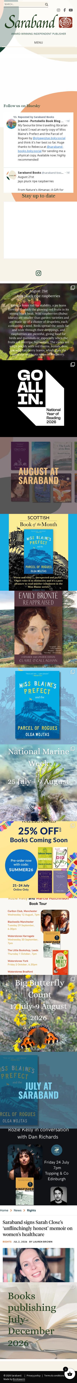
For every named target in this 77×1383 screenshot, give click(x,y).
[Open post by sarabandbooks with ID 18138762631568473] (38, 782)
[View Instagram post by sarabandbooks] (73, 355)
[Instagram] (58, 10)
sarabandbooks (37, 287)
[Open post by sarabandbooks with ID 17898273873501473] (38, 1013)
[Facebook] (64, 10)
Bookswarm (19, 1379)
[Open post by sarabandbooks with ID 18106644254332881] (38, 706)
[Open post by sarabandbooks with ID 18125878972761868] (38, 321)
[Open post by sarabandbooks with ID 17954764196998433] (38, 475)
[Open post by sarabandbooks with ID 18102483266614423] (38, 859)
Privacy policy (33, 1376)
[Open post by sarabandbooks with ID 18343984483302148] (38, 629)
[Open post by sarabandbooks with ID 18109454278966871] (38, 1090)
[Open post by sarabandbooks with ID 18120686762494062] (38, 552)
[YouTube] (70, 10)
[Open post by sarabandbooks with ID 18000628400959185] (38, 1167)
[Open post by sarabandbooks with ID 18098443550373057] (38, 398)
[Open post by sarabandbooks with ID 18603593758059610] (38, 1320)
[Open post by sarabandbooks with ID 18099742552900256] (38, 1243)
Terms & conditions (54, 1376)
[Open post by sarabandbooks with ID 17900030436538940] (38, 936)
